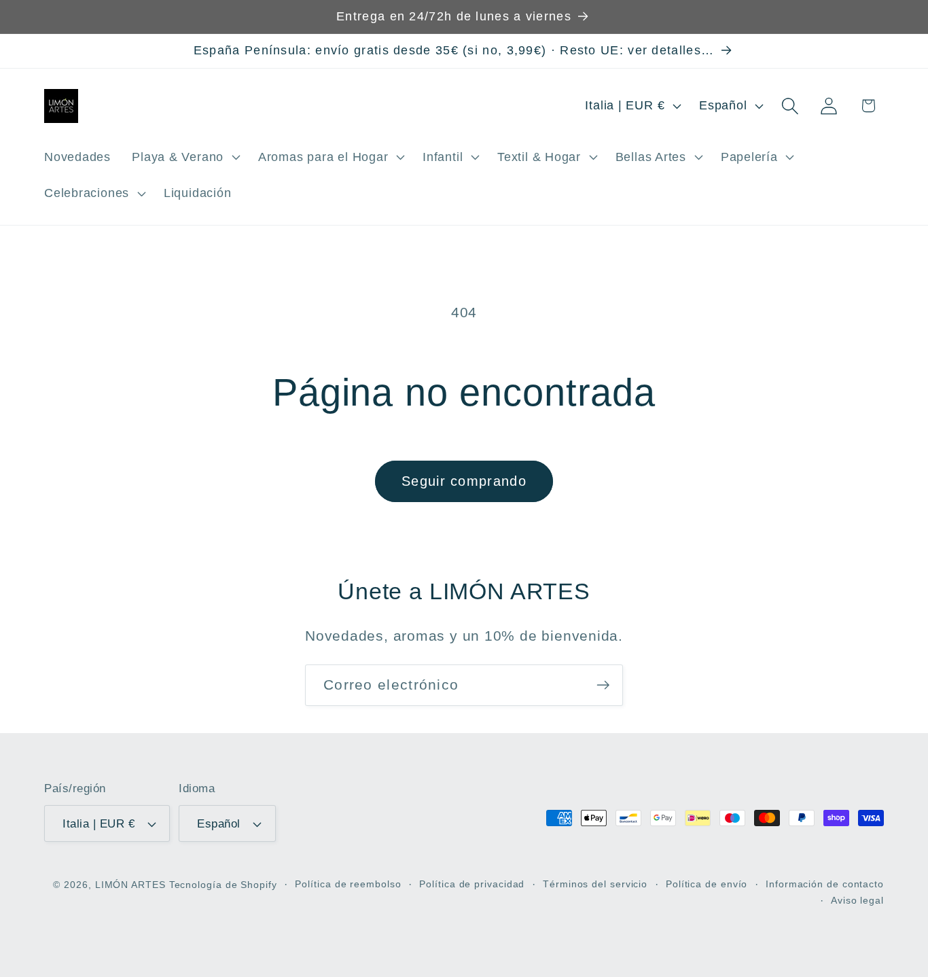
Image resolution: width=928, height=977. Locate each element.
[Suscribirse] (603, 685)
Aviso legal (857, 900)
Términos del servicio (595, 883)
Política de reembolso (348, 883)
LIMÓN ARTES (130, 884)
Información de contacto (825, 883)
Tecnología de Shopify (223, 884)
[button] (185, 157)
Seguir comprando (464, 481)
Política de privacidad (471, 883)
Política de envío (706, 883)
